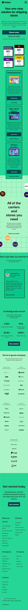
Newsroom (19, 564)
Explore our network (14, 233)
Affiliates (18, 561)
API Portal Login (6, 569)
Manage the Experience (5, 534)
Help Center (5, 582)
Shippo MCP (5, 545)
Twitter (4, 587)
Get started (14, 343)
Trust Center (17, 600)
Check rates (14, 32)
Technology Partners (18, 524)
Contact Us (5, 584)
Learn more (14, 102)
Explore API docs (14, 138)
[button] (26, 2)
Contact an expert (14, 36)
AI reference (5, 604)
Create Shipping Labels (6, 527)
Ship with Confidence (5, 542)
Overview (4, 556)
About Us (18, 556)
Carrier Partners (19, 527)
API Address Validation (5, 560)
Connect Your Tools (7, 531)
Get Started (14, 98)
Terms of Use (19, 566)
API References (6, 563)
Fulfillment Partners (20, 530)
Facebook (4, 589)
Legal (12, 600)
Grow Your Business (7, 538)
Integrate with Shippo (18, 534)
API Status (5, 571)
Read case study (10, 294)
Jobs (17, 559)
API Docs (4, 566)
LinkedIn (4, 592)
